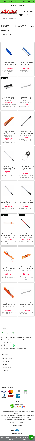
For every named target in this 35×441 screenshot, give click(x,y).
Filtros (32, 26)
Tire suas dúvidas (7, 358)
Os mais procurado (7, 367)
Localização (30, 1)
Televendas (21, 1)
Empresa (4, 1)
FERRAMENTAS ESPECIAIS (5, 26)
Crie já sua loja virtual (17, 433)
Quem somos (12, 1)
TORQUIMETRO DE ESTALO (23, 26)
